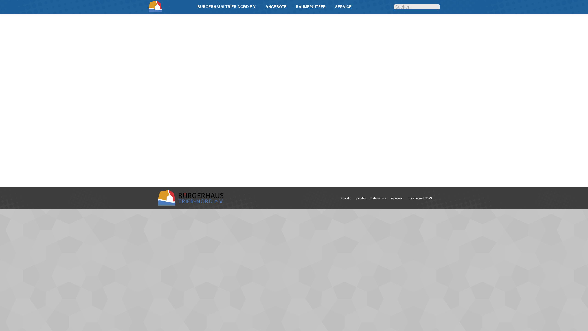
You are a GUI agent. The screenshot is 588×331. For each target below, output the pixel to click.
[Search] (433, 7)
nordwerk (175, 148)
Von (195, 148)
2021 (165, 148)
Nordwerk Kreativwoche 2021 (190, 141)
